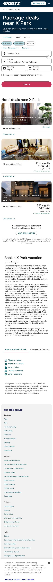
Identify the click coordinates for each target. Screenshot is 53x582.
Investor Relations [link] (10, 439)
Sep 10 (36, 69)
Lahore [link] (10, 9)
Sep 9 (9, 69)
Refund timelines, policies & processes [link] (17, 548)
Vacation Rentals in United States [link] (15, 464)
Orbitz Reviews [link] (9, 480)
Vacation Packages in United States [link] (16, 476)
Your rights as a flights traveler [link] (14, 556)
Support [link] (6, 536)
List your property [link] (10, 427)
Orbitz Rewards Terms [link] (11, 522)
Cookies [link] (7, 510)
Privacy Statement (12, 579)
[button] (26, 134)
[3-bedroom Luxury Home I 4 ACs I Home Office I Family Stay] (26, 198)
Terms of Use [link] (8, 514)
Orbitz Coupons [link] (9, 484)
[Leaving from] (26, 54)
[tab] (7, 37)
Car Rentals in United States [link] (13, 468)
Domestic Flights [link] (9, 472)
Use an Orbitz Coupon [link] (11, 552)
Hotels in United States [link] (12, 461)
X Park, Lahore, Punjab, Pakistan (22, 62)
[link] (26, 360)
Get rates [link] (46, 127)
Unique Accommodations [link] (12, 492)
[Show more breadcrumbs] (3, 9)
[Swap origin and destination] (48, 57)
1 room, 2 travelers (8, 48)
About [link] (6, 419)
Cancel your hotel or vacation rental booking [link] (19, 540)
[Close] (49, 563)
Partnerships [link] (8, 431)
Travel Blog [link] (8, 496)
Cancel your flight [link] (10, 544)
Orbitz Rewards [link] (9, 446)
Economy (25, 48)
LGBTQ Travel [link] (9, 488)
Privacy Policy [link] (9, 506)
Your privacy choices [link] (11, 526)
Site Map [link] (7, 443)
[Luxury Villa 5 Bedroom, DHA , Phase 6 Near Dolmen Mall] (26, 156)
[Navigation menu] (49, 3)
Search (26, 84)
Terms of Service (27, 579)
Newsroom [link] (7, 435)
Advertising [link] (8, 450)
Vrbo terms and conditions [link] (13, 518)
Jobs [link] (5, 423)
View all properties (26, 233)
